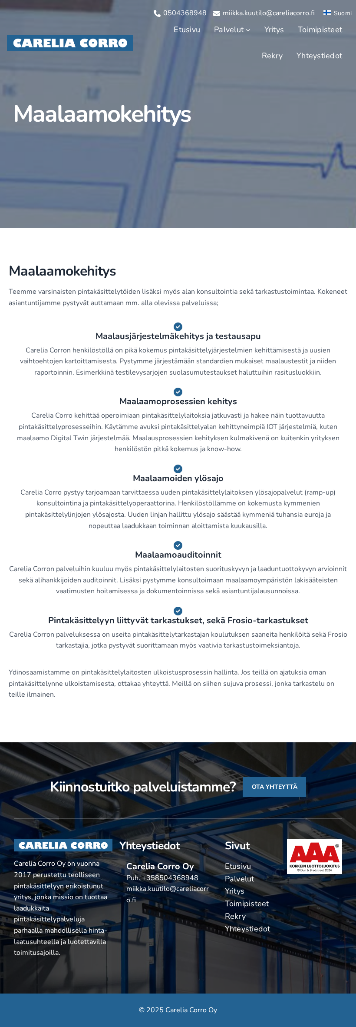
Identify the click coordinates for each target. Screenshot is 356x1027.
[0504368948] (180, 13)
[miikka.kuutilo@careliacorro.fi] (264, 13)
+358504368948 (170, 878)
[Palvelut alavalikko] (248, 29)
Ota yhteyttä (274, 787)
